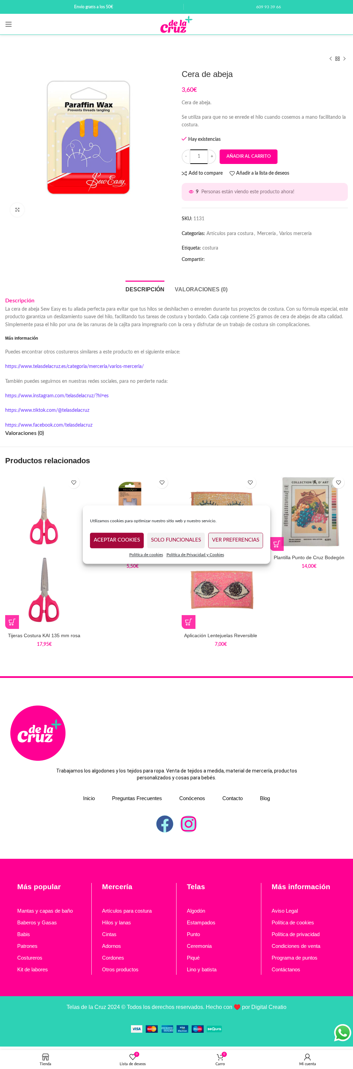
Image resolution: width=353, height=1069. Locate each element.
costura (210, 248)
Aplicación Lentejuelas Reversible (220, 635)
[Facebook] (164, 824)
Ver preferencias (235, 540)
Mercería (266, 233)
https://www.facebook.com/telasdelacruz (48, 425)
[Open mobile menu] (9, 24)
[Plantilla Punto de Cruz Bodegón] (309, 512)
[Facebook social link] (212, 259)
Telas (196, 887)
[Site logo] (176, 24)
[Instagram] (188, 824)
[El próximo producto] (344, 59)
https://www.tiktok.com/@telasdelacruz (47, 410)
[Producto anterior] (330, 59)
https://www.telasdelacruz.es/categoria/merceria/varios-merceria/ (74, 366)
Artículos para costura (229, 233)
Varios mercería (295, 233)
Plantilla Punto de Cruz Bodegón (309, 557)
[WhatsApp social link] (223, 259)
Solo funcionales (176, 540)
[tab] (144, 289)
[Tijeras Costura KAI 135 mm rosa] (44, 512)
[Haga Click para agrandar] (17, 210)
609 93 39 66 (268, 7)
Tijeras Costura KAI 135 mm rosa (44, 635)
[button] (12, 622)
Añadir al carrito (248, 156)
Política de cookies (146, 555)
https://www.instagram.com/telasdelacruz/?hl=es (57, 395)
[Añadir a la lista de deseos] (74, 482)
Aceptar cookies (117, 540)
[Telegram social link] (234, 259)
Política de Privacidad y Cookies (195, 555)
